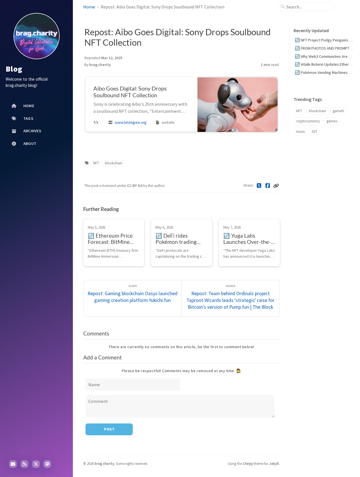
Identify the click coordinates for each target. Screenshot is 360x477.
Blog (14, 69)
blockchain (113, 163)
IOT (314, 131)
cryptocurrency (308, 121)
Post (109, 429)
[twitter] (36, 464)
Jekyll (274, 463)
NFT (96, 163)
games (332, 121)
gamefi (338, 111)
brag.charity (100, 64)
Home (89, 7)
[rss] (24, 464)
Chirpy (248, 463)
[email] (13, 464)
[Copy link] (276, 185)
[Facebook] (268, 185)
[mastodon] (47, 464)
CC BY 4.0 (135, 185)
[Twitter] (259, 185)
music (300, 131)
